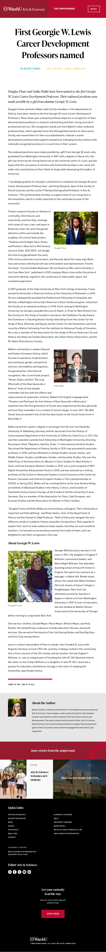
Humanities (79, 69)
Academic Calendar (63, 815)
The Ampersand (64, 9)
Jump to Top (14, 685)
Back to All (28, 685)
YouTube (24, 872)
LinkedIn (29, 872)
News (10, 822)
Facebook (15, 872)
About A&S (12, 834)
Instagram (10, 872)
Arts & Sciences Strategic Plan (68, 830)
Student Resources (17, 818)
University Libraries (63, 822)
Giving (67, 69)
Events (11, 826)
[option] (26, 779)
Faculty (58, 69)
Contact (12, 837)
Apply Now (53, 914)
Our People (13, 830)
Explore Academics (17, 815)
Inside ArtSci (60, 826)
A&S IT (56, 818)
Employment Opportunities (66, 834)
